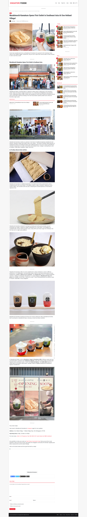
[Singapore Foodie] (18, 3)
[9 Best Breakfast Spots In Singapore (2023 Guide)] (60, 46)
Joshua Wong (13, 21)
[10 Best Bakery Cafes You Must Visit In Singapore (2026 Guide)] (60, 60)
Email (10, 500)
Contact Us (72, 514)
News (10, 13)
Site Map (76, 514)
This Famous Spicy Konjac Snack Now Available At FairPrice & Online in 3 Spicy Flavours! (69, 36)
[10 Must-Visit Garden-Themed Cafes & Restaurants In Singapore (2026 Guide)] (60, 28)
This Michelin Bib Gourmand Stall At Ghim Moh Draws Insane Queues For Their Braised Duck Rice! (70, 101)
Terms (64, 514)
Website (34, 500)
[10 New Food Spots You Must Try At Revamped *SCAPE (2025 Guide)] (60, 78)
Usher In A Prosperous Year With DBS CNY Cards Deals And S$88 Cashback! (34, 436)
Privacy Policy (68, 514)
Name (10, 496)
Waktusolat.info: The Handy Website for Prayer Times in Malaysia (19, 102)
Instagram (29, 428)
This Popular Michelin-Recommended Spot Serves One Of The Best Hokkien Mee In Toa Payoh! (70, 87)
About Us (61, 514)
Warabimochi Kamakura (32, 472)
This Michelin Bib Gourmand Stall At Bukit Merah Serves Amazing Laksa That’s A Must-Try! (70, 91)
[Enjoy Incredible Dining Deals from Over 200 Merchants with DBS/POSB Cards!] (36, 104)
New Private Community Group (33, 441)
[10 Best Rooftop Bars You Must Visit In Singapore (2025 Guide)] (60, 73)
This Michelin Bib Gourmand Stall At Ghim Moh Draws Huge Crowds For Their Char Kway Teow (70, 96)
